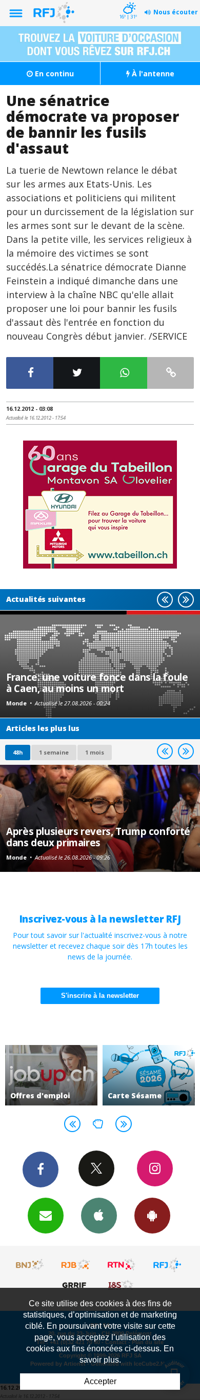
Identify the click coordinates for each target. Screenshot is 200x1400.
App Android (152, 1216)
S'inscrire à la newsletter (100, 995)
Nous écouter (175, 12)
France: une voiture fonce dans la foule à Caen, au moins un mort (97, 683)
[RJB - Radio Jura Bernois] (76, 1264)
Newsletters (46, 1216)
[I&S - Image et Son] (121, 1284)
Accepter (100, 1381)
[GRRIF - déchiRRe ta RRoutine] (76, 1284)
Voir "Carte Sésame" (149, 1075)
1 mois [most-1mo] (94, 752)
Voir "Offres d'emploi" (51, 1075)
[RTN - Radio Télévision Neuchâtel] (121, 1264)
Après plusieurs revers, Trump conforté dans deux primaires (98, 837)
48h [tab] (18, 752)
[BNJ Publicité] (30, 1264)
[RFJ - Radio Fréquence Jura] (167, 1264)
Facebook (40, 1169)
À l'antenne (152, 73)
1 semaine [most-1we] (54, 752)
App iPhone (99, 1216)
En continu (53, 73)
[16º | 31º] (128, 1)
